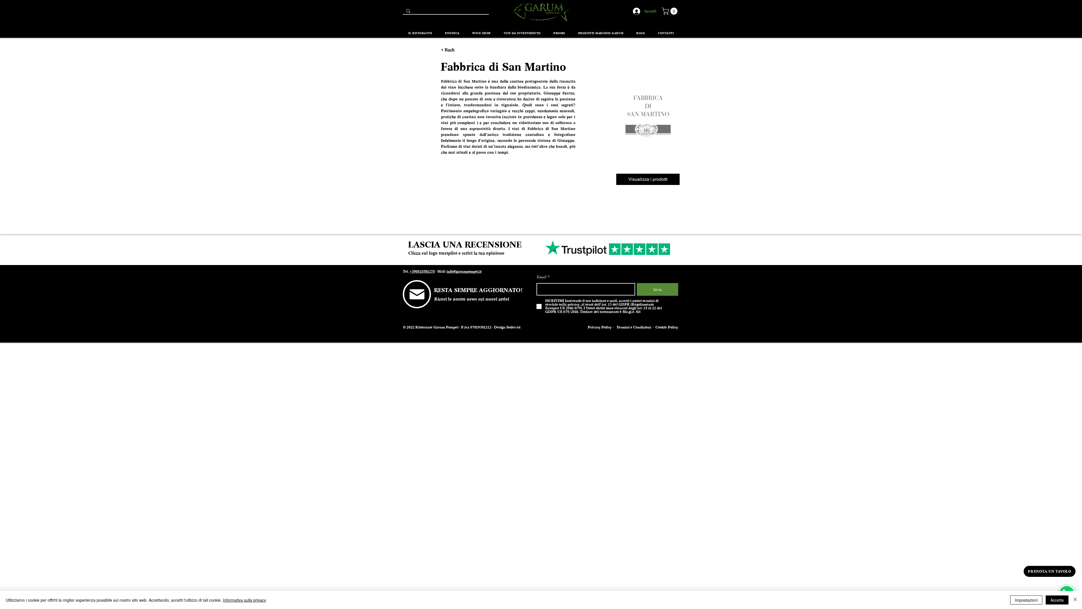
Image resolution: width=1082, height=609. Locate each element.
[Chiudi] (1075, 599)
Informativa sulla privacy (244, 600)
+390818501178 (422, 271)
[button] (670, 11)
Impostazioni (1026, 600)
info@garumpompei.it (464, 271)
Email (541, 277)
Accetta (1057, 600)
